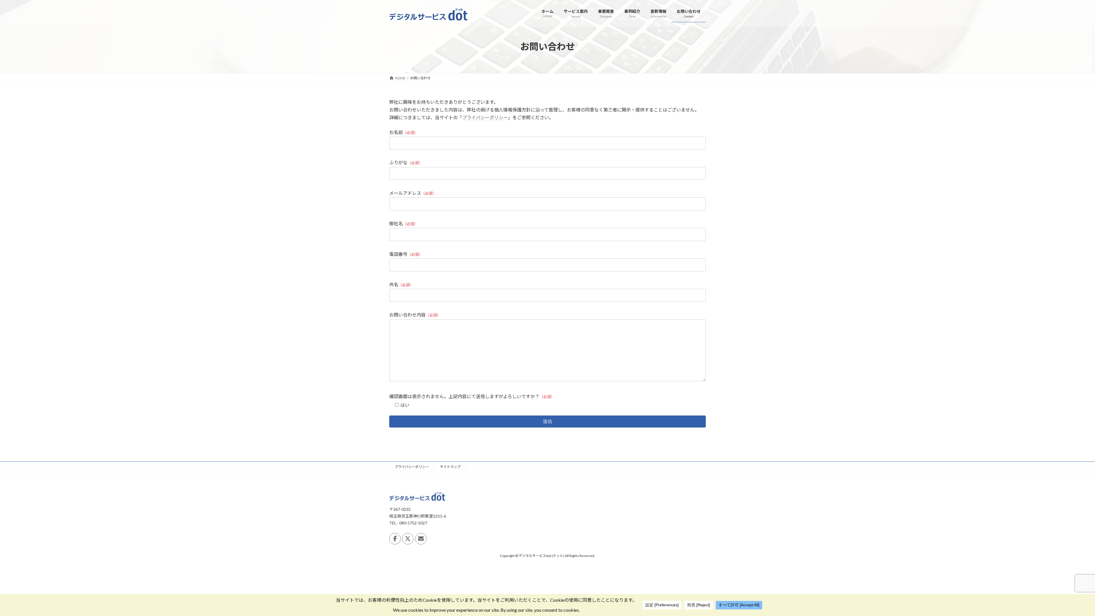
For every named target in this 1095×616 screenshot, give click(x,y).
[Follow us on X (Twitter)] (407, 538)
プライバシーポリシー (485, 117)
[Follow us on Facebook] (395, 538)
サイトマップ (450, 467)
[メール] (421, 538)
